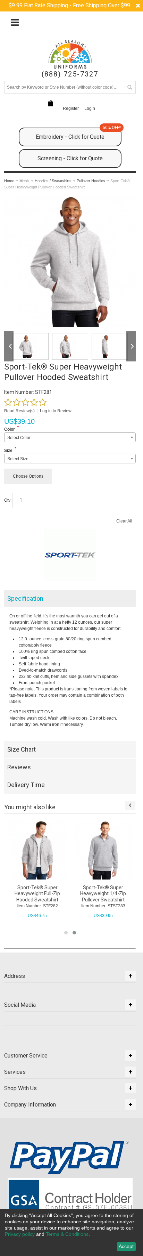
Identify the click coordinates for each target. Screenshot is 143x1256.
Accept (126, 1246)
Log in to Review (56, 410)
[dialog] (71, 1232)
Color (9, 429)
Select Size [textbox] (17, 458)
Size (8, 450)
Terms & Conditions (67, 1234)
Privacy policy (20, 1234)
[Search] (129, 87)
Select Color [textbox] (19, 437)
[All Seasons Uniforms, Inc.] (70, 54)
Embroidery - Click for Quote (78, 134)
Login (89, 108)
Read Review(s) (19, 410)
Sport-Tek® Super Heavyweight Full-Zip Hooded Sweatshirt (37, 893)
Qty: (7, 500)
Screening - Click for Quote (70, 158)
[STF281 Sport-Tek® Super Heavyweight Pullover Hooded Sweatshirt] (31, 346)
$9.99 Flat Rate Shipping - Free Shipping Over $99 (69, 5)
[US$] (50, 103)
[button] (66, 932)
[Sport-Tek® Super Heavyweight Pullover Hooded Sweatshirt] (70, 198)
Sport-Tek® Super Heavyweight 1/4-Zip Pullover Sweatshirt (103, 893)
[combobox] (70, 437)
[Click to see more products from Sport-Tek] (70, 555)
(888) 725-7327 (70, 74)
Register (71, 108)
